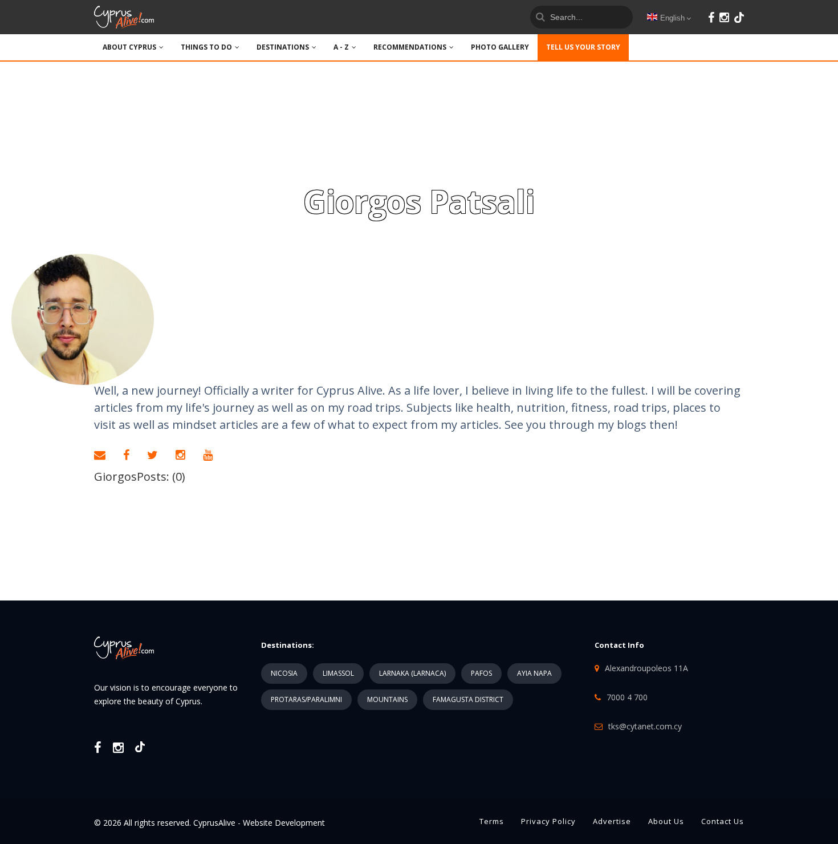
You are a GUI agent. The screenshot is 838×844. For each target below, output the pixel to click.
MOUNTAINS (387, 699)
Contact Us (722, 821)
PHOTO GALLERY (500, 47)
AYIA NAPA (534, 673)
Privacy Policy (548, 821)
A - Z (341, 47)
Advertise (612, 821)
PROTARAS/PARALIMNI (306, 699)
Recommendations (409, 47)
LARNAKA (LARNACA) (412, 673)
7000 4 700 (627, 697)
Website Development (284, 822)
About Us (666, 821)
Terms (491, 821)
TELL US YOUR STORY (583, 47)
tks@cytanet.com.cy (645, 726)
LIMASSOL (338, 673)
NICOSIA (284, 673)
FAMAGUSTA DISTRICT (468, 699)
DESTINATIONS (283, 47)
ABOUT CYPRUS (129, 47)
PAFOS (481, 673)
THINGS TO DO (206, 47)
